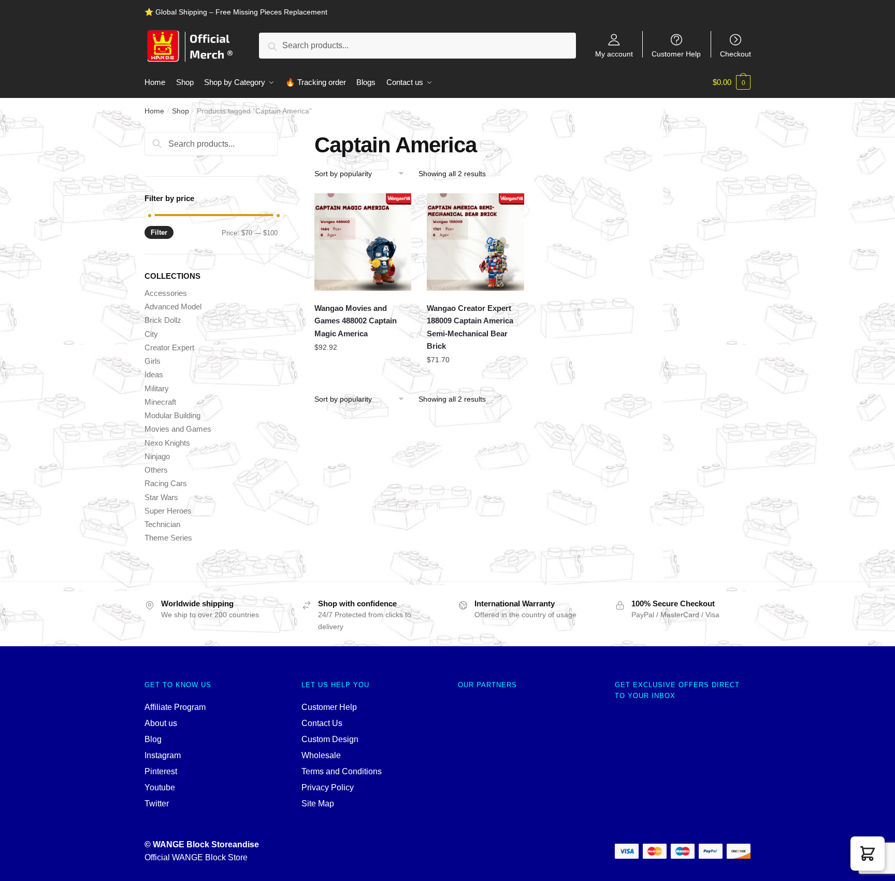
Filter (159, 232)
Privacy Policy (327, 787)
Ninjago (157, 456)
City (151, 334)
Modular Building (172, 415)
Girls (153, 361)
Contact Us (321, 723)
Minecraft (160, 401)
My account (614, 54)
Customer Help (676, 54)
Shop (180, 111)
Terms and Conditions (341, 771)
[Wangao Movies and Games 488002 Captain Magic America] (363, 242)
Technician (162, 524)
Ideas (154, 374)
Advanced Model (173, 306)
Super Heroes (168, 510)
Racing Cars (166, 483)
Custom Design (329, 739)
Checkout (735, 54)
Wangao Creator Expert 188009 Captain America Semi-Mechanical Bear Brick (470, 327)
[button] (867, 853)
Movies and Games (178, 428)
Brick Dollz (163, 320)
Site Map (317, 803)
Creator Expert (169, 347)
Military (157, 388)
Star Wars (161, 497)
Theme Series (168, 537)
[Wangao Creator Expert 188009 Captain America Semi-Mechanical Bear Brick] (475, 242)
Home (154, 111)
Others (156, 469)
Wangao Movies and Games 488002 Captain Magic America (355, 321)
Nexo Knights (167, 442)
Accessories (166, 293)
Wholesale (321, 755)
